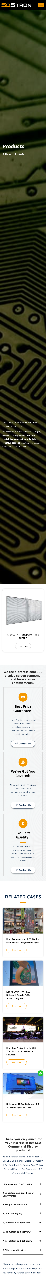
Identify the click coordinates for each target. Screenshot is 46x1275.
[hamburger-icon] (41, 5)
